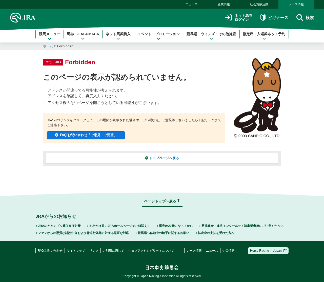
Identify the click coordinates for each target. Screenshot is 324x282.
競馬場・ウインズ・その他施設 (211, 34)
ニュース (191, 4)
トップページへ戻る (164, 158)
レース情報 (296, 4)
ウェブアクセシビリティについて (151, 250)
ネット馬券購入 (118, 34)
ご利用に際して (113, 250)
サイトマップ (76, 250)
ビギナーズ (278, 17)
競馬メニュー (49, 34)
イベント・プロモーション (158, 34)
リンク (93, 250)
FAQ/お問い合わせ (50, 250)
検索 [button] (310, 17)
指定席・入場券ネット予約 (264, 34)
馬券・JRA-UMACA (83, 34)
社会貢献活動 (259, 4)
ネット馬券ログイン (243, 17)
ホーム (48, 46)
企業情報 (224, 4)
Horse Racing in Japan (266, 250)
